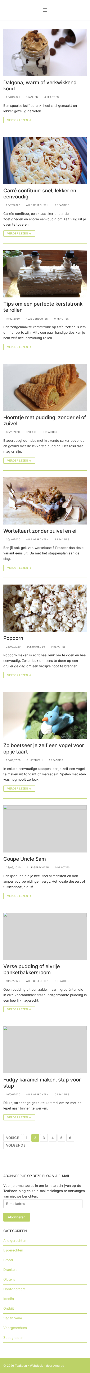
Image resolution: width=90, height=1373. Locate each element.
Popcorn (13, 638)
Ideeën (8, 1299)
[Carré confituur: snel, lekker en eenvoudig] (45, 160)
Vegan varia (12, 1318)
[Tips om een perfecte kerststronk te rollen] (45, 273)
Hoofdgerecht (14, 1289)
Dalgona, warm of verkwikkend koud (40, 85)
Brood (8, 1260)
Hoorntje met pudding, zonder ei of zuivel (44, 420)
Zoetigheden (35, 646)
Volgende (16, 1145)
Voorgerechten (15, 1328)
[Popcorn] (45, 608)
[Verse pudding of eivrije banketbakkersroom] (45, 936)
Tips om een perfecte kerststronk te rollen (42, 307)
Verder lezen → (19, 120)
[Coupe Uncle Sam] (45, 828)
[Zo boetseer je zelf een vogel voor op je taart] (45, 715)
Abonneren (17, 1217)
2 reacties (61, 205)
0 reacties (61, 318)
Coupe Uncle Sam (24, 859)
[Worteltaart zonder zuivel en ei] (45, 501)
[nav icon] (45, 10)
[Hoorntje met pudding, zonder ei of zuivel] (45, 387)
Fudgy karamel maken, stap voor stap (42, 1083)
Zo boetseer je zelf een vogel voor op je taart (43, 748)
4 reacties (51, 97)
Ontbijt (31, 432)
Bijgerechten (13, 1250)
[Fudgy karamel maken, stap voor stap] (45, 1049)
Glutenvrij (34, 760)
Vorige (12, 1138)
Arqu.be (58, 1365)
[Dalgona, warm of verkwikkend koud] (45, 52)
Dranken (31, 97)
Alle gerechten (37, 205)
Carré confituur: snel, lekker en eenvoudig (39, 193)
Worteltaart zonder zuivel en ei (39, 531)
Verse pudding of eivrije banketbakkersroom (31, 969)
